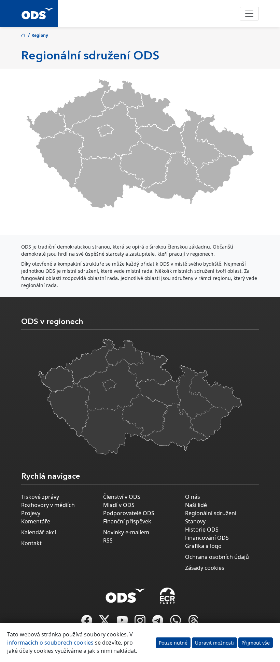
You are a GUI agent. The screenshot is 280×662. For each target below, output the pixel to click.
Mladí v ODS (119, 505)
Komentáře (35, 521)
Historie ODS (202, 529)
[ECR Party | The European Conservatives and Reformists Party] (167, 596)
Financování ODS (207, 537)
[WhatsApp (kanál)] (176, 622)
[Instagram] (141, 622)
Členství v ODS (121, 497)
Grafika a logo (203, 546)
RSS (108, 540)
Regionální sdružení (210, 513)
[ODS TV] (123, 622)
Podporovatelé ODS (128, 513)
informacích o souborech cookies (50, 642)
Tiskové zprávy (40, 497)
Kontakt (31, 543)
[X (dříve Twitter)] (105, 622)
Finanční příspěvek (127, 521)
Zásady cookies (204, 568)
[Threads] (193, 622)
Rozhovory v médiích (48, 505)
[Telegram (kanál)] (158, 622)
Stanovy (195, 521)
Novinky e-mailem (126, 532)
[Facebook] (87, 622)
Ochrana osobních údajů (217, 557)
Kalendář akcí (38, 532)
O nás (192, 497)
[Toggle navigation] (249, 13)
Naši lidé (196, 505)
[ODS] (125, 594)
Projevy (30, 513)
